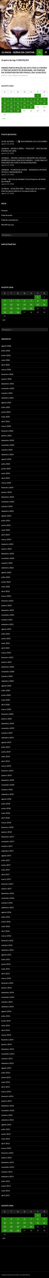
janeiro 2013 (6, 1101)
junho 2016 (6, 922)
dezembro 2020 (7, 667)
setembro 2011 (7, 1176)
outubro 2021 (7, 619)
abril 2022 (5, 591)
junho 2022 (6, 582)
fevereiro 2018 (7, 827)
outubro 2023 (7, 506)
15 (38, 103)
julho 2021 (5, 634)
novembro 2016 (7, 898)
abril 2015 (5, 973)
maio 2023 (5, 530)
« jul (3, 118)
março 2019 (6, 766)
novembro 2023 (7, 502)
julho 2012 (5, 1129)
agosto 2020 (6, 686)
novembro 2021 (7, 615)
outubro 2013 (7, 1058)
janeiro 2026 (6, 379)
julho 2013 (5, 1073)
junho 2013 (6, 1077)
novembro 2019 (7, 728)
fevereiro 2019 (7, 771)
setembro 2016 (7, 907)
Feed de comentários (9, 220)
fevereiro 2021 (7, 657)
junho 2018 (6, 808)
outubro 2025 (7, 393)
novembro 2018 (7, 785)
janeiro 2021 (6, 662)
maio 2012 (5, 1139)
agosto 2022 (6, 572)
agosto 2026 (6, 346)
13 (24, 103)
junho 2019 (6, 752)
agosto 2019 (6, 742)
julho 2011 (5, 1181)
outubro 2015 (7, 945)
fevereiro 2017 (7, 884)
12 (18, 103)
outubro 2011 (7, 1172)
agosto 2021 (6, 629)
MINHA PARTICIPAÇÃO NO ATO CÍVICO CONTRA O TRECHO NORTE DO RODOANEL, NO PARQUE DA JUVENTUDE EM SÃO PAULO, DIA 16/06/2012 (24, 70)
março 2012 (6, 1148)
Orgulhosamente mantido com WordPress (15, 1275)
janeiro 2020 (6, 719)
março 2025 (6, 426)
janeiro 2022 (6, 605)
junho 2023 (6, 525)
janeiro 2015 (6, 988)
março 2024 (6, 483)
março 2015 (6, 978)
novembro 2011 (7, 1167)
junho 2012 (6, 1134)
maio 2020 (5, 700)
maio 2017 (5, 870)
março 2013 (6, 1091)
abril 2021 (5, 648)
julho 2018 (5, 804)
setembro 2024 (7, 454)
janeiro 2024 (6, 492)
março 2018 (6, 822)
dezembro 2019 (7, 723)
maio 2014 (5, 1025)
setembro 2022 (7, 568)
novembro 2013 (7, 1054)
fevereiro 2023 (7, 544)
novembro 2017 (7, 841)
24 (5, 111)
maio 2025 (5, 417)
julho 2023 (5, 520)
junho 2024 (6, 468)
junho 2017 (6, 865)
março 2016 (6, 936)
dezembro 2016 (7, 893)
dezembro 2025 (7, 384)
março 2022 (6, 596)
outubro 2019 (7, 733)
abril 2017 (5, 874)
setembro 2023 (7, 511)
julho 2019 (5, 747)
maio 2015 (5, 969)
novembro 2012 (7, 1110)
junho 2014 (6, 1021)
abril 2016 (5, 931)
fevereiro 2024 (7, 487)
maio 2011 (5, 1191)
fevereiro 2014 (7, 1039)
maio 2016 (5, 926)
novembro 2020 (7, 671)
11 (11, 103)
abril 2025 (5, 421)
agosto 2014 (6, 1011)
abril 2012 (5, 1143)
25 (11, 111)
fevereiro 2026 (7, 374)
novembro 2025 (7, 388)
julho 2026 (5, 350)
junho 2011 (6, 1186)
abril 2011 (5, 1195)
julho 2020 (5, 690)
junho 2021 (6, 638)
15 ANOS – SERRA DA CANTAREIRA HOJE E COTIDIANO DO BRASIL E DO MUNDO (18, 52)
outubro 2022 (7, 563)
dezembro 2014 (7, 992)
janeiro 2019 (6, 775)
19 (18, 107)
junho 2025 (6, 412)
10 (5, 103)
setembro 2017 (7, 851)
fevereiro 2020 (7, 714)
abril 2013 (5, 1087)
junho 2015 (6, 964)
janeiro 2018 (6, 832)
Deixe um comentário (20, 75)
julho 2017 (5, 860)
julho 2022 (5, 577)
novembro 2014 (7, 997)
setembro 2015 (7, 950)
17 (5, 107)
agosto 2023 (6, 516)
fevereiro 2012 (7, 1153)
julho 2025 (5, 407)
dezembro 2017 (7, 837)
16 (44, 103)
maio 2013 (5, 1082)
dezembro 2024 (7, 440)
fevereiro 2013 (7, 1096)
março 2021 (6, 653)
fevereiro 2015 (7, 983)
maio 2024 (5, 473)
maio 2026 (5, 360)
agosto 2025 (6, 402)
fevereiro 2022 (7, 601)
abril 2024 (5, 478)
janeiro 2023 (6, 549)
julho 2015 (5, 959)
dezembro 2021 (7, 610)
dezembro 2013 (7, 1049)
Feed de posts (6, 215)
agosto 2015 (6, 955)
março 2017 (6, 879)
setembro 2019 (7, 737)
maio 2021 (5, 643)
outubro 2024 (7, 450)
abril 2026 (5, 365)
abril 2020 (5, 704)
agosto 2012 (6, 1124)
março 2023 (6, 539)
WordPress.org (7, 225)
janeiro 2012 (6, 1157)
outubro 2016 (7, 903)
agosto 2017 (6, 855)
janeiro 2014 (6, 1044)
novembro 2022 (7, 558)
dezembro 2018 (7, 780)
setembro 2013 (7, 1063)
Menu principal (46, 52)
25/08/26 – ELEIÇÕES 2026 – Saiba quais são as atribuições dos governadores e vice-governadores (23, 189)
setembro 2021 (7, 624)
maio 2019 (5, 756)
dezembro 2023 (7, 497)
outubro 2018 (7, 789)
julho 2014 (5, 1016)
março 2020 (6, 709)
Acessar (4, 210)
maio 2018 (5, 813)
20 (24, 107)
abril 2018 (5, 818)
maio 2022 (5, 586)
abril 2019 (5, 761)
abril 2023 (5, 535)
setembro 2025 (7, 398)
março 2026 (6, 369)
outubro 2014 (7, 1002)
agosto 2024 (6, 459)
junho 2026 (6, 355)
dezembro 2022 (7, 553)
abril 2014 (5, 1030)
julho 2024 (5, 464)
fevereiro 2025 (7, 431)
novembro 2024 (7, 445)
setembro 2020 (7, 681)
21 (31, 107)
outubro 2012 (7, 1115)
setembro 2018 (7, 794)
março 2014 (6, 1035)
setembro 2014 (7, 1006)
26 (18, 111)
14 (31, 103)
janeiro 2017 (6, 888)
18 (11, 107)
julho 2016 (5, 917)
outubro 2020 (7, 676)
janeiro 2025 (6, 435)
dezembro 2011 (7, 1162)
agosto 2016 (6, 912)
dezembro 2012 (7, 1106)
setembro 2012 (7, 1120)
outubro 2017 (7, 846)
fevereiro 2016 (7, 940)
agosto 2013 (6, 1068)
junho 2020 (6, 695)
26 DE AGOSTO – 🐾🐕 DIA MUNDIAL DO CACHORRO (24, 141)
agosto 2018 (6, 799)
